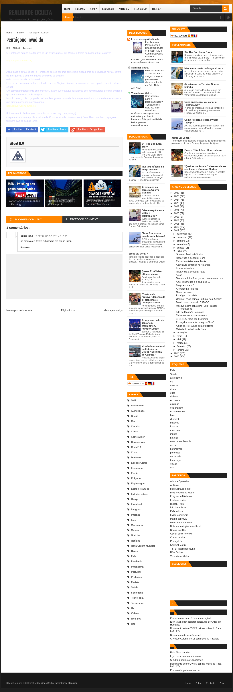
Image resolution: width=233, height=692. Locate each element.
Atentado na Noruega (187, 288)
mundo (135, 530)
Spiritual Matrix (140, 67)
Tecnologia (140, 9)
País (133, 556)
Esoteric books (178, 500)
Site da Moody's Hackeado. (190, 312)
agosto (181, 247)
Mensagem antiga (113, 310)
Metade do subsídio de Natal (191, 329)
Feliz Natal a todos (154, 70)
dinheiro (136, 457)
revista (135, 582)
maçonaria (137, 525)
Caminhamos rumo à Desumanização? (190, 618)
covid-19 (136, 447)
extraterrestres (139, 494)
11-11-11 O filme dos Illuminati (192, 319)
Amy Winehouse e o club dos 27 (193, 282)
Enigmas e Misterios (181, 496)
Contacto (210, 683)
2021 (177, 210)
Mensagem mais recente (19, 310)
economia (137, 468)
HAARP (93, 9)
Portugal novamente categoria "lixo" (195, 322)
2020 (177, 213)
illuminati (136, 504)
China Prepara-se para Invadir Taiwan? (153, 235)
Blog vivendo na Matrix (182, 492)
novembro (182, 237)
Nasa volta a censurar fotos (190, 271)
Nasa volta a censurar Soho (190, 258)
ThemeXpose (61, 683)
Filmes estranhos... (186, 268)
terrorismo (137, 603)
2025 (177, 196)
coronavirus (138, 442)
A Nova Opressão (179, 481)
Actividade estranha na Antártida (193, 264)
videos (135, 613)
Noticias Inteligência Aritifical (185, 526)
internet (135, 514)
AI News (174, 485)
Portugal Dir (176, 541)
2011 (177, 230)
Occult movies (177, 537)
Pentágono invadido (186, 295)
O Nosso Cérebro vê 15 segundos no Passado (194, 638)
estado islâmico (140, 488)
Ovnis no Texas (184, 292)
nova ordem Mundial (143, 545)
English (156, 9)
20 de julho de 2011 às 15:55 (50, 236)
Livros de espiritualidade (145, 39)
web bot (136, 618)
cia (133, 421)
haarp (134, 499)
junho (180, 332)
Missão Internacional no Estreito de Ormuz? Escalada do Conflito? (153, 350)
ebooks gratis (139, 462)
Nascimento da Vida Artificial (185, 635)
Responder (25, 247)
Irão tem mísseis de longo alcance (153, 168)
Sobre (199, 683)
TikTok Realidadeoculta (182, 548)
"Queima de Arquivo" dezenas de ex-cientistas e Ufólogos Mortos (153, 298)
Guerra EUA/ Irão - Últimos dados (152, 273)
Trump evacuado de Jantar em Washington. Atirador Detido (153, 324)
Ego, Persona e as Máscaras (185, 656)
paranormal (137, 566)
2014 (177, 220)
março (180, 343)
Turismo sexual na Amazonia (191, 315)
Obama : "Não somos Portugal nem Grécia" (199, 299)
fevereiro (182, 346)
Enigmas (80, 9)
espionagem (138, 483)
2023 (177, 203)
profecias (136, 577)
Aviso (179, 275)
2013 (177, 223)
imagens (136, 509)
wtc (133, 623)
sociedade (137, 592)
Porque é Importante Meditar (185, 670)
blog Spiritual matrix (180, 488)
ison (133, 520)
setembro (182, 244)
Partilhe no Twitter (57, 129)
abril (179, 339)
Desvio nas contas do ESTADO (192, 302)
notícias (135, 540)
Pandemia (136, 561)
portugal (136, 571)
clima (134, 431)
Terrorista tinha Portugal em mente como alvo (200, 278)
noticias (135, 535)
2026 (177, 192)
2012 (133, 400)
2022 (177, 206)
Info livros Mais (178, 507)
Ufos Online (176, 552)
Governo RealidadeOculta (189, 254)
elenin (134, 473)
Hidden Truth (177, 504)
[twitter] (228, 18)
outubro (181, 240)
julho (180, 251)
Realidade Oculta (30, 13)
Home (67, 9)
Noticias (124, 9)
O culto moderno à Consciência (186, 660)
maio (180, 336)
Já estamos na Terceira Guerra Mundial (150, 190)
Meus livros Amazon (181, 522)
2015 (177, 216)
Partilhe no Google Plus (90, 129)
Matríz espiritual (178, 518)
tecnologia (137, 597)
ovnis (134, 551)
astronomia (137, 405)
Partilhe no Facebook (25, 129)
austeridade (138, 410)
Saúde (134, 587)
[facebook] (220, 18)
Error (222, 683)
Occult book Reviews (181, 533)
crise (134, 452)
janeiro (181, 349)
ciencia (135, 426)
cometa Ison (138, 436)
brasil (134, 416)
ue (132, 608)
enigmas (136, 478)
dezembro (182, 234)
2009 (177, 356)
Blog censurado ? (185, 285)
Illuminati (108, 9)
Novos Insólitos (178, 530)
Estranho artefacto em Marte (191, 261)
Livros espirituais (179, 515)
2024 (177, 199)
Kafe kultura (176, 511)
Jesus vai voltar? (138, 253)
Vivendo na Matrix (141, 93)
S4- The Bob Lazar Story (198, 52)
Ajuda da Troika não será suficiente (194, 325)
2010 (177, 353)
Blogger (73, 683)
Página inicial (68, 310)
